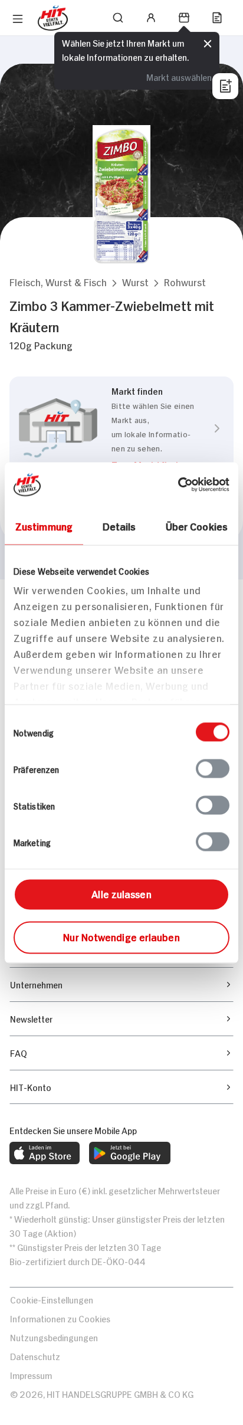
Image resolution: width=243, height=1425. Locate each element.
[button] (58, 282)
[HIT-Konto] (151, 18)
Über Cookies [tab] (197, 525)
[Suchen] (118, 18)
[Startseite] (53, 18)
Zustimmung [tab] (44, 525)
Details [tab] (119, 525)
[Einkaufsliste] (217, 18)
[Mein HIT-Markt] (184, 18)
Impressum (31, 1374)
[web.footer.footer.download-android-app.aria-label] (129, 1153)
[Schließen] (207, 43)
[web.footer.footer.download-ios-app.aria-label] (44, 1153)
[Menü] (17, 19)
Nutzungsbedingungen (54, 1336)
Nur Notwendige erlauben (121, 935)
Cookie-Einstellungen (51, 1299)
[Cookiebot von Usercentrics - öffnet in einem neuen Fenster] (177, 484)
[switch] (212, 768)
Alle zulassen (121, 892)
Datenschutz (35, 1355)
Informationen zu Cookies (60, 1318)
